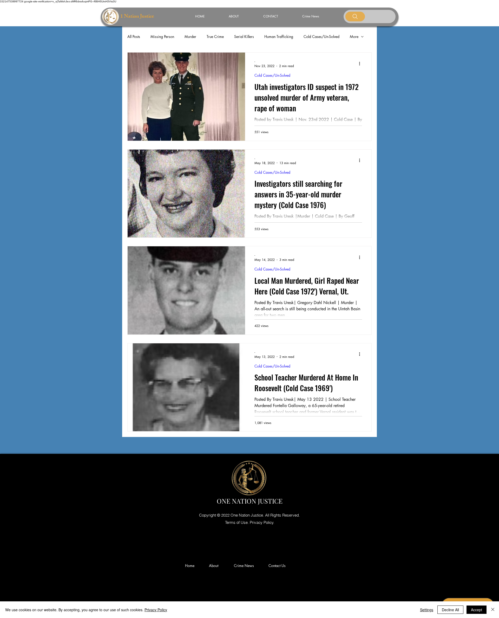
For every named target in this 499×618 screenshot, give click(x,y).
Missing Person (162, 36)
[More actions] (361, 63)
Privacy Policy (156, 609)
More (354, 36)
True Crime (215, 36)
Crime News (245, 565)
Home (190, 565)
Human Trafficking (278, 36)
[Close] (493, 610)
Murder (190, 36)
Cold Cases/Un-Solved (321, 36)
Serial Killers (244, 36)
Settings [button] (426, 609)
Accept (476, 609)
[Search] (355, 16)
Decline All (450, 609)
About (215, 565)
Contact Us (277, 565)
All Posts (133, 36)
